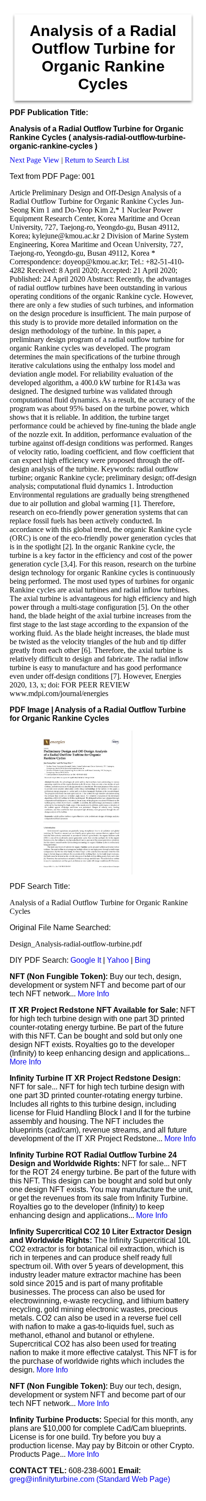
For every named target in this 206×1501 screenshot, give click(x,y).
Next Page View (34, 160)
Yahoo (118, 960)
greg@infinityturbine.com (53, 1479)
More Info (93, 994)
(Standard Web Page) (133, 1479)
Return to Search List (97, 160)
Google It (85, 960)
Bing (142, 960)
